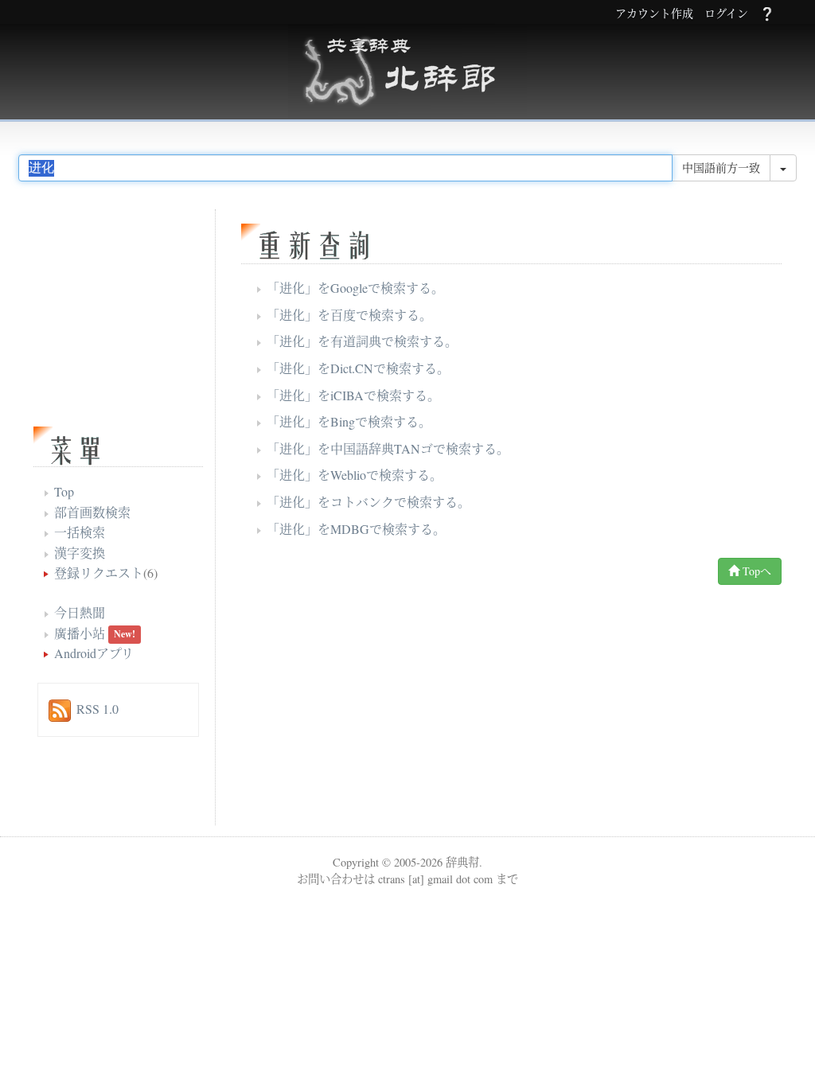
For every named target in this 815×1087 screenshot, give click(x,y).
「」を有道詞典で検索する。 (362, 341)
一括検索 (79, 532)
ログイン (726, 14)
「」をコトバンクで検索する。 (368, 501)
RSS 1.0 (97, 708)
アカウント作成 (654, 14)
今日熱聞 (79, 612)
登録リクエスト (98, 572)
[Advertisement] (375, 709)
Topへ (755, 571)
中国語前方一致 (721, 167)
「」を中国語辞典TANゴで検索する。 (388, 448)
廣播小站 (79, 633)
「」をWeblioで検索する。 (355, 474)
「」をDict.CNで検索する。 (358, 368)
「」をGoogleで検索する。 (355, 287)
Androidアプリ (94, 653)
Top (64, 491)
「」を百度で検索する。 (349, 314)
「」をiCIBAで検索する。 (353, 395)
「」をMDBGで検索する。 (356, 528)
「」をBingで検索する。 (349, 421)
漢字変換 (79, 552)
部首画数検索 (92, 512)
